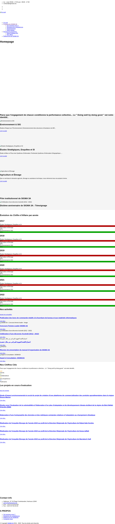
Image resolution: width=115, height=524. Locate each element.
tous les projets (4, 390)
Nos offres (10, 34)
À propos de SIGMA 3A (10, 24)
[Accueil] (3, 12)
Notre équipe (10, 30)
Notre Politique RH (12, 33)
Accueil (5, 22)
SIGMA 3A (10, 523)
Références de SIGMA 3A (11, 36)
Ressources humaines (10, 31)
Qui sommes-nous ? (13, 25)
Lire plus (3, 321)
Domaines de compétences (15, 27)
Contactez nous (8, 519)
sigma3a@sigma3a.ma (10, 503)
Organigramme (11, 28)
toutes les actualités (6, 314)
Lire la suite (3, 131)
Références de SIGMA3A (10, 517)
